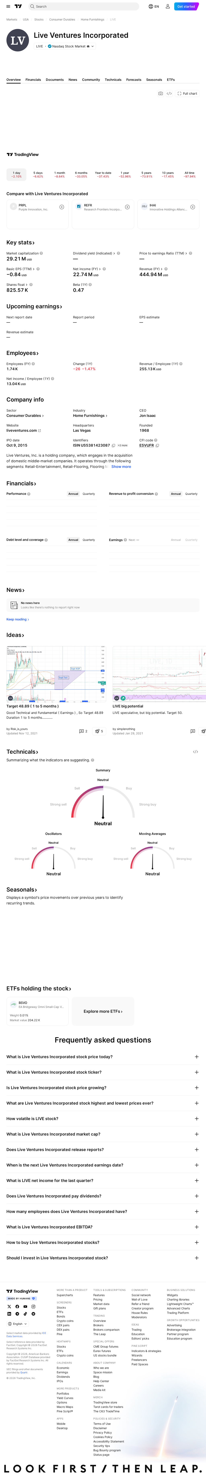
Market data (101, 1304)
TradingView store (105, 1402)
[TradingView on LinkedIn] (9, 1314)
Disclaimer (100, 1428)
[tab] (73, 494)
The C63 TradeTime (106, 1411)
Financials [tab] (33, 80)
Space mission (102, 1372)
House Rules (140, 1312)
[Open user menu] (168, 6)
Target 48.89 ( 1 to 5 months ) (32, 706)
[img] (88, 46)
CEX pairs (63, 1325)
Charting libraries (178, 1299)
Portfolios (63, 1393)
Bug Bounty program (107, 1450)
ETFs (60, 1312)
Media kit (99, 1390)
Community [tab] (91, 80)
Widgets (172, 1295)
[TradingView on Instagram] (33, 1306)
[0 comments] (193, 731)
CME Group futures (105, 1346)
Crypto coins (65, 1320)
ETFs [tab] (171, 80)
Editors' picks (140, 1338)
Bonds (61, 1316)
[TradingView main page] (18, 6)
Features (99, 1295)
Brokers (98, 1325)
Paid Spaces (140, 1364)
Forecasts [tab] (133, 80)
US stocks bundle (104, 1355)
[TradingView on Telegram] (17, 1314)
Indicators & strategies (146, 1351)
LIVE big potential (128, 706)
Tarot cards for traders (108, 1406)
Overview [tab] (13, 80)
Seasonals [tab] (154, 80)
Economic (63, 1367)
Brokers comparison (106, 1329)
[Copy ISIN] (113, 445)
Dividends (63, 1376)
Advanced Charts (178, 1308)
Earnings (62, 1372)
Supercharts (65, 1295)
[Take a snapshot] (160, 93)
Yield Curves (65, 1398)
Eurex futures (102, 1351)
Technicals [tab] (113, 80)
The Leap (99, 1334)
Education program (179, 1338)
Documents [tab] (55, 80)
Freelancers (139, 1359)
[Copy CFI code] (157, 445)
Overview (99, 1320)
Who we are (101, 1367)
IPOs (60, 1381)
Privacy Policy (102, 1432)
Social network (141, 1295)
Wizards (137, 1355)
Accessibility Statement (108, 1441)
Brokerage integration (181, 1329)
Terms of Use (102, 1423)
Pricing (97, 1299)
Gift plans (99, 1308)
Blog (96, 1376)
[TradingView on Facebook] (17, 1306)
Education (138, 1334)
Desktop (62, 1428)
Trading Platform (178, 1312)
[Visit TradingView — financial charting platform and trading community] (22, 154)
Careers (98, 1385)
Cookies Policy (102, 1437)
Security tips (101, 1445)
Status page (101, 1454)
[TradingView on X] (9, 1306)
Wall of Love (139, 1299)
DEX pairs (63, 1329)
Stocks (61, 1307)
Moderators (139, 1317)
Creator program (142, 1308)
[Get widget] (169, 93)
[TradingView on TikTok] (25, 1314)
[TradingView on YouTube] (25, 1306)
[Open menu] (8, 6)
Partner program (178, 1334)
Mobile (61, 1423)
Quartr (23, 1372)
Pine (59, 1334)
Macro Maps (65, 1406)
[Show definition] (41, 253)
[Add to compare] (61, 207)
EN (156, 6)
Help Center (101, 1381)
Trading (137, 1329)
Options (62, 1402)
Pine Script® (65, 1411)
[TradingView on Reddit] (33, 1314)
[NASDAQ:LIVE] (10, 698)
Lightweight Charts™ (180, 1304)
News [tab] (73, 80)
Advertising (174, 1325)
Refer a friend (140, 1304)
